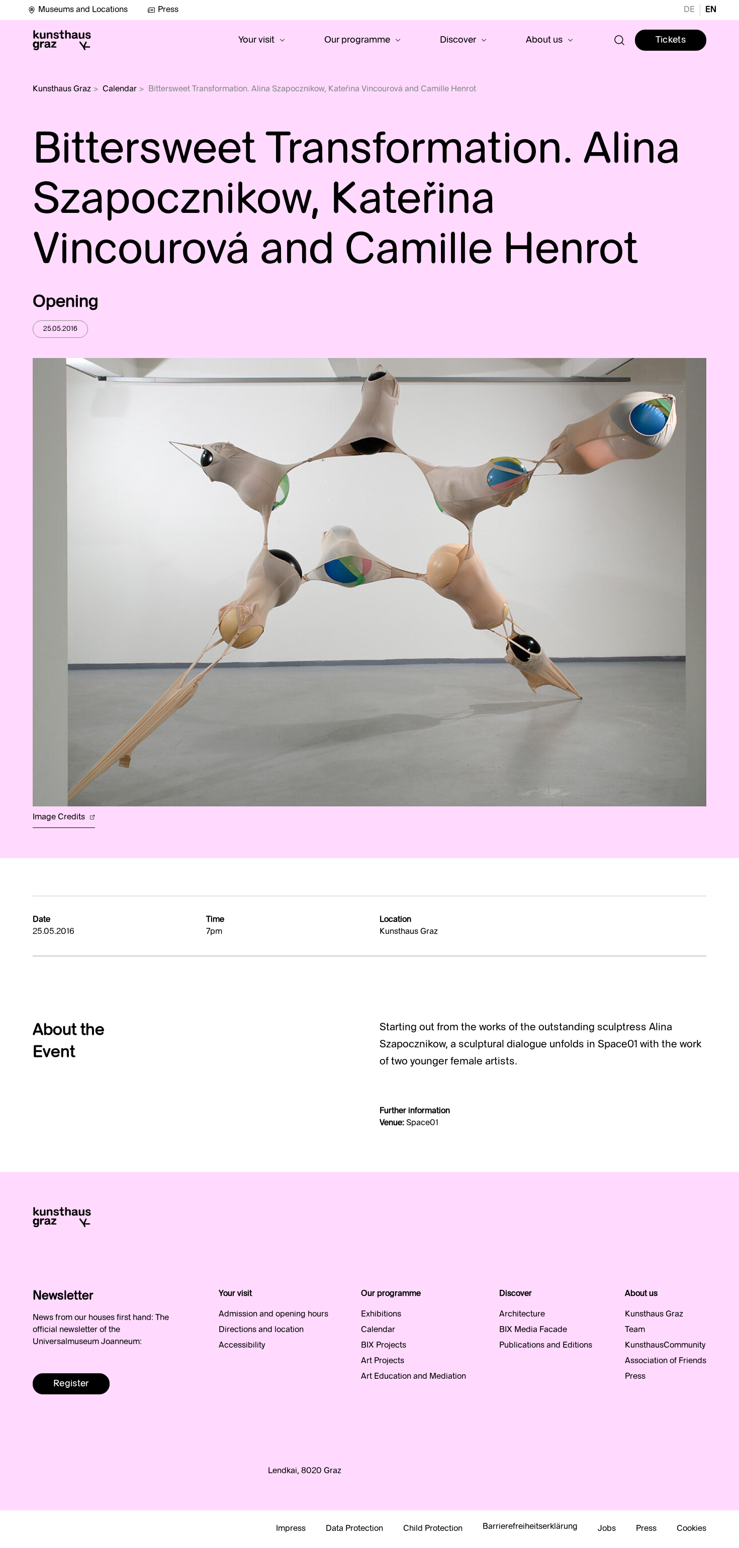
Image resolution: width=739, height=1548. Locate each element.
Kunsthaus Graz (62, 89)
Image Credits (60, 817)
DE (689, 10)
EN (710, 10)
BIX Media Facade (533, 1330)
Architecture (522, 1315)
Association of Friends (665, 1361)
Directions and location (261, 1330)
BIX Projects (383, 1346)
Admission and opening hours (273, 1315)
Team (635, 1330)
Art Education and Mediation (413, 1377)
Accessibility (242, 1346)
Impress (291, 1529)
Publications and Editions (545, 1346)
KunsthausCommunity (665, 1346)
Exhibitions (381, 1315)
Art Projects (382, 1361)
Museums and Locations (83, 10)
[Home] (62, 40)
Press (168, 10)
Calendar (120, 89)
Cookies (691, 1529)
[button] (261, 40)
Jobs (607, 1529)
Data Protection (354, 1529)
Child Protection (433, 1529)
